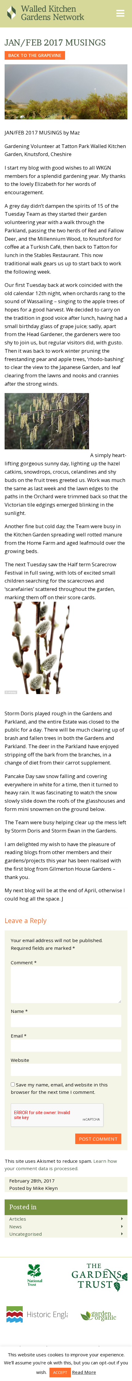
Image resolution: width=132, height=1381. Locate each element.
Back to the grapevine (34, 55)
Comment (24, 962)
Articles (17, 1219)
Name (19, 1011)
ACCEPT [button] (60, 1372)
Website (20, 1060)
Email (18, 1036)
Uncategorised (25, 1234)
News (15, 1226)
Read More (84, 1372)
